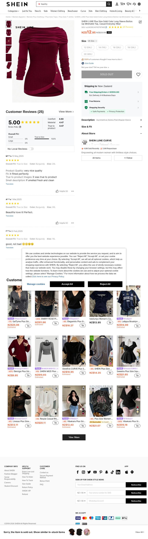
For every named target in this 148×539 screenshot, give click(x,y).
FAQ (41, 484)
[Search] (109, 4)
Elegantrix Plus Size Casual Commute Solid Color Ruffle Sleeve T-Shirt (74, 321)
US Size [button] (91, 41)
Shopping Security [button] (97, 108)
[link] (122, 4)
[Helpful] (57, 191)
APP (126, 466)
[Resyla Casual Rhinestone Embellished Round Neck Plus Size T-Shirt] (47, 401)
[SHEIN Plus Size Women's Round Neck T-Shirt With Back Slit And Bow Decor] (101, 351)
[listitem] (19, 308)
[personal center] (117, 4)
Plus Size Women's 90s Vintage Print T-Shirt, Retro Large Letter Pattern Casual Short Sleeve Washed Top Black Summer (101, 419)
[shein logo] (17, 4)
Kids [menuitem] (90, 11)
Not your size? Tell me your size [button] (95, 67)
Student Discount (11, 486)
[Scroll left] (136, 11)
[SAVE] (138, 74)
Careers (7, 483)
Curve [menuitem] (83, 11)
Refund (25, 494)
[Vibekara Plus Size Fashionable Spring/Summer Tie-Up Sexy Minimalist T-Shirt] (74, 401)
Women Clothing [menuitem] (57, 11)
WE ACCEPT (80, 513)
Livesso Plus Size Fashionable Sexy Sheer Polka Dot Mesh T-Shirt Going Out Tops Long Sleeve (19, 421)
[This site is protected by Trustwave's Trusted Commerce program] (77, 524)
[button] (134, 4)
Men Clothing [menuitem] (101, 11)
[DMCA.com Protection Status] (84, 524)
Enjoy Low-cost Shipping (28, 473)
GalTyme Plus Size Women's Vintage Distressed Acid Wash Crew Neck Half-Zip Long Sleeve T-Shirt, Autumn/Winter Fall (19, 321)
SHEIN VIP (26, 491)
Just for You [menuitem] (27, 11)
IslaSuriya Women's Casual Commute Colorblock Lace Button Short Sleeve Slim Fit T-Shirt (101, 319)
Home (8, 17)
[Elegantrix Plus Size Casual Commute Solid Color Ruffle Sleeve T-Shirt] (74, 301)
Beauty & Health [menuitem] (132, 11)
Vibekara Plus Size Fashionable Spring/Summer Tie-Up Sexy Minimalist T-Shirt (74, 421)
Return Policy (27, 487)
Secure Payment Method (46, 477)
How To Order (27, 477)
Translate (9, 184)
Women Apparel (18, 17)
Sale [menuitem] (46, 11)
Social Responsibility (9, 478)
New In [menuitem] (38, 11)
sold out (106, 74)
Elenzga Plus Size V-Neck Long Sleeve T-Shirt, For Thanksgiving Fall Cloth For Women (19, 371)
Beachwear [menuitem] (73, 11)
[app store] (127, 473)
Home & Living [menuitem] (116, 11)
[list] (98, 472)
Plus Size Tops (51, 17)
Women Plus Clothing (35, 17)
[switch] (31, 148)
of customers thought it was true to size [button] (102, 59)
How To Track (27, 480)
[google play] (132, 473)
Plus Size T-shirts (66, 17)
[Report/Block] (72, 191)
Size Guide (26, 484)
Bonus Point (44, 481)
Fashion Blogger (10, 474)
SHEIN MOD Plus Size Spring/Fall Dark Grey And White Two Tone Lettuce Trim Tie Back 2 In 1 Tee (47, 371)
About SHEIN (9, 470)
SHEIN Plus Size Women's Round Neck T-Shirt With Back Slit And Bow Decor (101, 369)
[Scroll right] (140, 11)
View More (74, 437)
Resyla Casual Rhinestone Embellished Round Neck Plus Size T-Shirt (47, 419)
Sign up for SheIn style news (89, 480)
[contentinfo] (111, 518)
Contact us (44, 473)
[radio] (88, 47)
